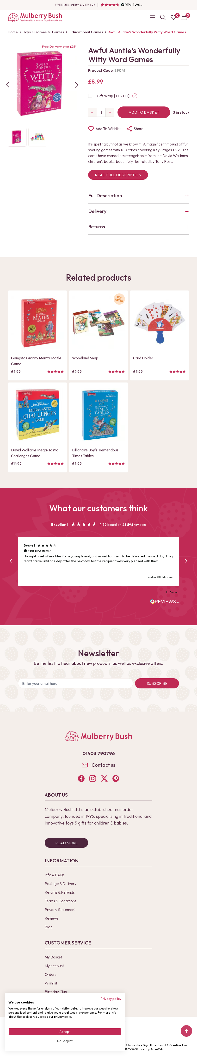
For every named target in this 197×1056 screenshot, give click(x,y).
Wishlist (51, 983)
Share (138, 128)
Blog (49, 926)
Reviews (52, 918)
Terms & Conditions (60, 900)
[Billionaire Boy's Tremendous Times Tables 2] (98, 414)
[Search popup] (163, 17)
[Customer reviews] (121, 5)
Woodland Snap (85, 358)
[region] (98, 561)
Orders (50, 974)
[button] (11, 561)
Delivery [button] (97, 211)
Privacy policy (111, 999)
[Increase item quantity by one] (109, 112)
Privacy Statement (60, 909)
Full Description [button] (105, 195)
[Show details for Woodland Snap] (98, 322)
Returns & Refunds (60, 892)
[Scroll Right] (76, 85)
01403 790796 (98, 753)
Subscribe (157, 683)
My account (54, 965)
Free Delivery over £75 (75, 5)
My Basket (53, 957)
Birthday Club (56, 991)
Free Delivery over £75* (59, 46)
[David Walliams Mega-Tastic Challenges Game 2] (37, 414)
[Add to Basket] (16, 345)
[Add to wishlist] (16, 337)
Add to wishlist (108, 128)
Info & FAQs (55, 874)
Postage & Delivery (60, 883)
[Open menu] (152, 17)
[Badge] (119, 302)
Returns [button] (96, 227)
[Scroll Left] (7, 85)
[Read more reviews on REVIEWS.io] (164, 602)
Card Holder (143, 358)
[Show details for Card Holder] (159, 322)
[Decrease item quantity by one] (92, 112)
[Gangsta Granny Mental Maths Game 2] (37, 322)
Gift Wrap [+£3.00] (113, 95)
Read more (66, 842)
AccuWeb (156, 1049)
